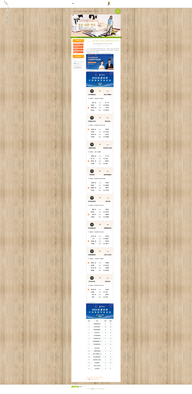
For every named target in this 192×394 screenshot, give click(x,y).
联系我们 (96, 11)
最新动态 (90, 11)
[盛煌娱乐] (73, 3)
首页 (74, 11)
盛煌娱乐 (97, 40)
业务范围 (85, 11)
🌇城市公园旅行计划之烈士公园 (94, 379)
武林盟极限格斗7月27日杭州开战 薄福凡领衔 (96, 377)
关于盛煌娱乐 (79, 11)
